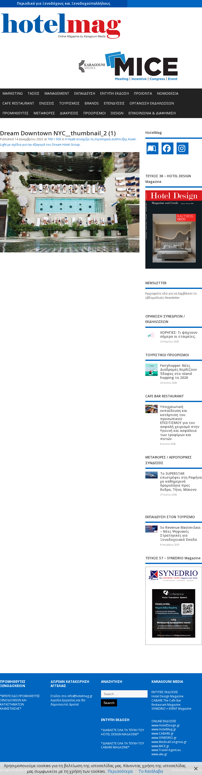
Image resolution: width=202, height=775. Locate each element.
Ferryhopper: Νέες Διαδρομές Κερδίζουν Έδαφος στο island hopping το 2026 (178, 371)
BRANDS (91, 103)
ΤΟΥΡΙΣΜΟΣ (69, 103)
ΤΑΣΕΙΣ (33, 93)
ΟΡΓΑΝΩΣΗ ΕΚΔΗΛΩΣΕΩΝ (152, 103)
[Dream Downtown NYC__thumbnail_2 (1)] (69, 250)
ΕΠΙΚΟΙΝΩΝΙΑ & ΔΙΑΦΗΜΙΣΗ (152, 113)
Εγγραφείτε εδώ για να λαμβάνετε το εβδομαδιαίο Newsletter (171, 295)
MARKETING (12, 93)
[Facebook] (167, 148)
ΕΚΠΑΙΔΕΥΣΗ (84, 93)
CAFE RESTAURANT (18, 103)
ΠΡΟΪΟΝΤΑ (143, 93)
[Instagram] (182, 148)
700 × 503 (54, 139)
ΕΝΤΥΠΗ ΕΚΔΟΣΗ (114, 93)
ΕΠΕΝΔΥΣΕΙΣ (114, 103)
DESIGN (117, 113)
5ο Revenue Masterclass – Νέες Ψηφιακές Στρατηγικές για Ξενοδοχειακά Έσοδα (180, 533)
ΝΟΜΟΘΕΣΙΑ (167, 93)
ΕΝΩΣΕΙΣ (46, 103)
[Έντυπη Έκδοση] (152, 148)
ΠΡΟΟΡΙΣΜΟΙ (94, 113)
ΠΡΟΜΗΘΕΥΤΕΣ (15, 113)
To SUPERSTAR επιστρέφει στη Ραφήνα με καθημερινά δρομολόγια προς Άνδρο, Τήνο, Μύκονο (181, 481)
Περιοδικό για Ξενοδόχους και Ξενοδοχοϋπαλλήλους (63, 3)
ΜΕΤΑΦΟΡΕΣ (44, 113)
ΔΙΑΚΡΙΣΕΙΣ (69, 113)
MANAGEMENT (56, 93)
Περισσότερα (120, 771)
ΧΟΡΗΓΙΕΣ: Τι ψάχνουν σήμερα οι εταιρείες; (178, 334)
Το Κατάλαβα (150, 771)
